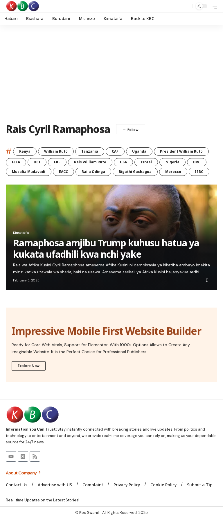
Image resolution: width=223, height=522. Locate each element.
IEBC (199, 171)
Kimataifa (21, 232)
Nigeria (172, 162)
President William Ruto (181, 151)
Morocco (173, 171)
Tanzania (89, 151)
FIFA (16, 162)
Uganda (139, 151)
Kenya (24, 151)
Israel (146, 162)
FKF (57, 162)
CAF (115, 151)
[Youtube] (11, 456)
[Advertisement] (111, 74)
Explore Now (28, 365)
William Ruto (56, 151)
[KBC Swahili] (23, 6)
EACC (63, 171)
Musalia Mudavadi (28, 171)
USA (123, 162)
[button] (186, 6)
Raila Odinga (93, 171)
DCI (37, 162)
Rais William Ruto (90, 162)
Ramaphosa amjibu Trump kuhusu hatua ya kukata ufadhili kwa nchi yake (106, 248)
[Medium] (23, 456)
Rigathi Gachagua (135, 171)
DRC (196, 162)
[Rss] (35, 456)
